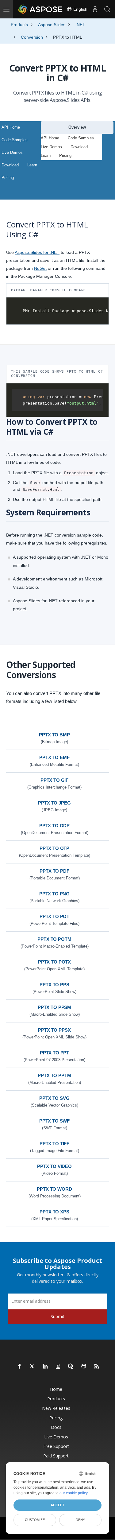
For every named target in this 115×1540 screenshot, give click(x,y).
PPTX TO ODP (54, 825)
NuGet (40, 268)
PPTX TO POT (54, 916)
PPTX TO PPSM (54, 1007)
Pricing (8, 177)
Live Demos (12, 152)
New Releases (56, 1408)
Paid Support (56, 1456)
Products (56, 1399)
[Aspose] (40, 9)
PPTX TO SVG (54, 1098)
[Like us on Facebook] (20, 1367)
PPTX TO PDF (54, 871)
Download (10, 165)
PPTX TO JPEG (54, 802)
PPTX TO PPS (54, 984)
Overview (77, 127)
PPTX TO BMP (54, 734)
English (79, 9)
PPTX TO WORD (54, 1189)
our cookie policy (73, 1493)
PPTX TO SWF (54, 1120)
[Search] (107, 9)
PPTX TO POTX (54, 961)
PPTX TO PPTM (54, 1075)
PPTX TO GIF (54, 780)
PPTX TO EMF (54, 757)
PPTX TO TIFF (54, 1143)
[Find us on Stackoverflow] (58, 1367)
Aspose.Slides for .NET (37, 252)
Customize (35, 1520)
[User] (95, 9)
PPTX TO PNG (54, 893)
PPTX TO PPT (54, 1052)
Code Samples (15, 140)
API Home (11, 127)
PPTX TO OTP (54, 848)
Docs (56, 1427)
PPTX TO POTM (54, 939)
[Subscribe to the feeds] (97, 1367)
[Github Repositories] (84, 1367)
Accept (57, 1505)
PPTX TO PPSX (54, 1030)
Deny (80, 1520)
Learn (32, 165)
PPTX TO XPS (54, 1211)
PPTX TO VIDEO (54, 1166)
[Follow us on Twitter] (32, 1367)
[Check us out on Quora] (71, 1367)
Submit (57, 1316)
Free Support (56, 1446)
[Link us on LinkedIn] (45, 1367)
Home (56, 1389)
